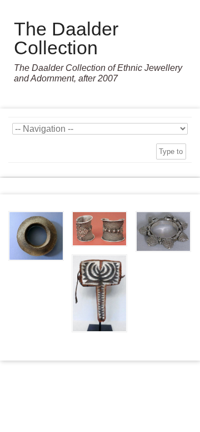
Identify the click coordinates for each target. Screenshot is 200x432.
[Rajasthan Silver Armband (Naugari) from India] (163, 231)
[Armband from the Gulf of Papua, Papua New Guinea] (99, 293)
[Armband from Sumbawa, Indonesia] (36, 236)
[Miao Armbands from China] (99, 228)
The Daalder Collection (66, 38)
